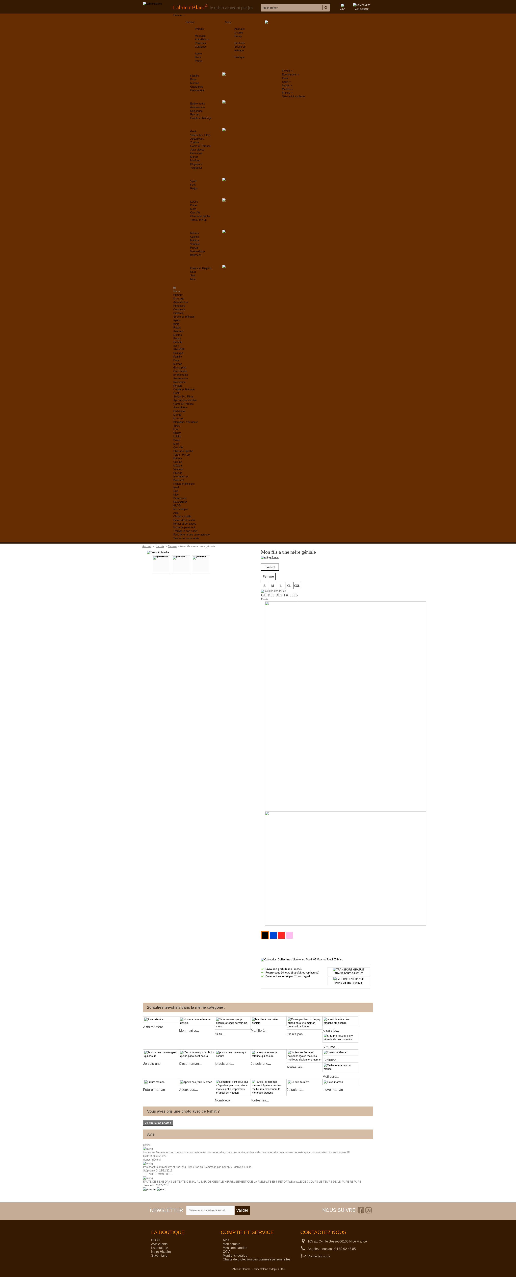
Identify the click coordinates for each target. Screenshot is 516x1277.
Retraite (194, 114)
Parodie (199, 28)
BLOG (177, 505)
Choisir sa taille (182, 516)
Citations (239, 43)
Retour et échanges (184, 523)
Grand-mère (197, 90)
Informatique (197, 251)
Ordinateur (196, 153)
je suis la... (330, 1030)
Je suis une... (153, 1064)
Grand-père (196, 86)
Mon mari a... (189, 1030)
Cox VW (195, 212)
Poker (193, 205)
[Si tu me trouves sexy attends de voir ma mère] (340, 1038)
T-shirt (270, 567)
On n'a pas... (296, 1034)
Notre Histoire (161, 1251)
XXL (297, 586)
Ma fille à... (259, 1030)
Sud (192, 275)
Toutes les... (296, 1067)
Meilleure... (330, 1076)
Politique (239, 57)
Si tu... (220, 1034)
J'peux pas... (188, 1090)
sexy (176, 345)
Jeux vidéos (197, 149)
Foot (193, 184)
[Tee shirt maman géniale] (181, 564)
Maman (194, 83)
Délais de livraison (184, 520)
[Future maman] (161, 1082)
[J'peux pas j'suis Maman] (197, 1082)
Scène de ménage (184, 316)
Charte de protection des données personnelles (256, 1259)
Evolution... (330, 1060)
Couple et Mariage (200, 118)
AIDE (342, 9)
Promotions (180, 498)
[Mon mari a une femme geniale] (197, 1021)
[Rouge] (281, 935)
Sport (193, 181)
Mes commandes (235, 1248)
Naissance (196, 110)
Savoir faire (159, 1255)
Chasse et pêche (200, 216)
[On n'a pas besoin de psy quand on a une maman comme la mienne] (304, 1023)
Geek (193, 131)
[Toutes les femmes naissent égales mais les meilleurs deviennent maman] (304, 1056)
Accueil (146, 546)
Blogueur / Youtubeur (185, 422)
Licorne (238, 32)
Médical (194, 240)
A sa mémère (153, 1027)
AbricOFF (179, 349)
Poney (238, 36)
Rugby (194, 188)
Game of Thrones (200, 145)
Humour (190, 22)
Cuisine (194, 236)
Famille (194, 75)
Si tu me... (330, 1047)
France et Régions (201, 268)
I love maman (332, 1090)
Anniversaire (197, 107)
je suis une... (224, 1064)
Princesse (201, 43)
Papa (193, 79)
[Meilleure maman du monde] (340, 1067)
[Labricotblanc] (152, 4)
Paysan (194, 247)
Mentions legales (235, 1255)
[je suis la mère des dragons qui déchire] (340, 1021)
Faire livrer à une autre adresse (191, 534)
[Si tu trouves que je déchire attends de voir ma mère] (233, 1023)
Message (200, 35)
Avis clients (159, 1244)
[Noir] (265, 935)
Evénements (197, 103)
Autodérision (202, 39)
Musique (195, 160)
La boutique (159, 1248)
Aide (176, 512)
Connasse (201, 46)
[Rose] (289, 935)
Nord (193, 271)
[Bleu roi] (273, 935)
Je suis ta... (295, 1090)
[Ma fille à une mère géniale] (269, 1021)
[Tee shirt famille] (158, 552)
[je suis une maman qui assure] (233, 1054)
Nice (193, 279)
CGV (226, 1251)
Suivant (233, 564)
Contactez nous (319, 1256)
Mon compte (180, 509)
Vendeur (195, 244)
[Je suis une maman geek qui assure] (161, 1054)
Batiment (195, 254)
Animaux (239, 28)
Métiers (194, 233)
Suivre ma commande (186, 538)
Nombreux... (224, 1100)
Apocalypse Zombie (185, 400)
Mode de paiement (184, 527)
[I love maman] (340, 1082)
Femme (268, 576)
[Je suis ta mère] (304, 1082)
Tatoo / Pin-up (198, 219)
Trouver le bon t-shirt (185, 530)
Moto (193, 208)
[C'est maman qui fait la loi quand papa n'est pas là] (197, 1054)
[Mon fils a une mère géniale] (161, 564)
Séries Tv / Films (200, 135)
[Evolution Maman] (340, 1052)
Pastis (198, 60)
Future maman (154, 1090)
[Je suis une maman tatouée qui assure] (269, 1054)
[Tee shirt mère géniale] (201, 564)
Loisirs (194, 201)
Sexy (228, 22)
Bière (198, 57)
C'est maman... (190, 1064)
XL (289, 586)
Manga (194, 156)
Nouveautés (180, 501)
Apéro (198, 53)
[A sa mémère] (161, 1019)
